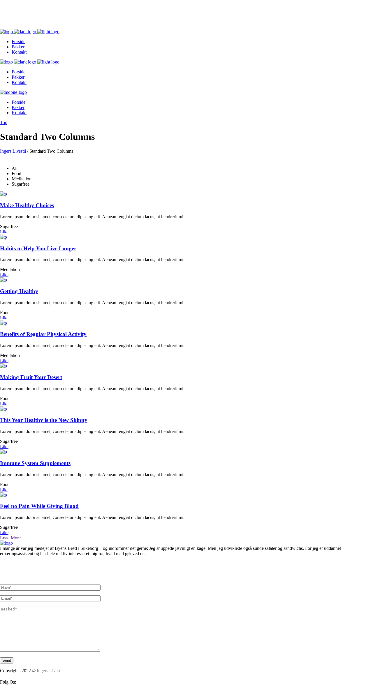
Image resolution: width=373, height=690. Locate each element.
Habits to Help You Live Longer (38, 248)
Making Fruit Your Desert (31, 377)
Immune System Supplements (35, 463)
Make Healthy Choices (27, 205)
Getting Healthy (19, 291)
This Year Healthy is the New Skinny (43, 420)
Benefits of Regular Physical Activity (43, 334)
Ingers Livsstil (13, 151)
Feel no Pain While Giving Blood (39, 506)
